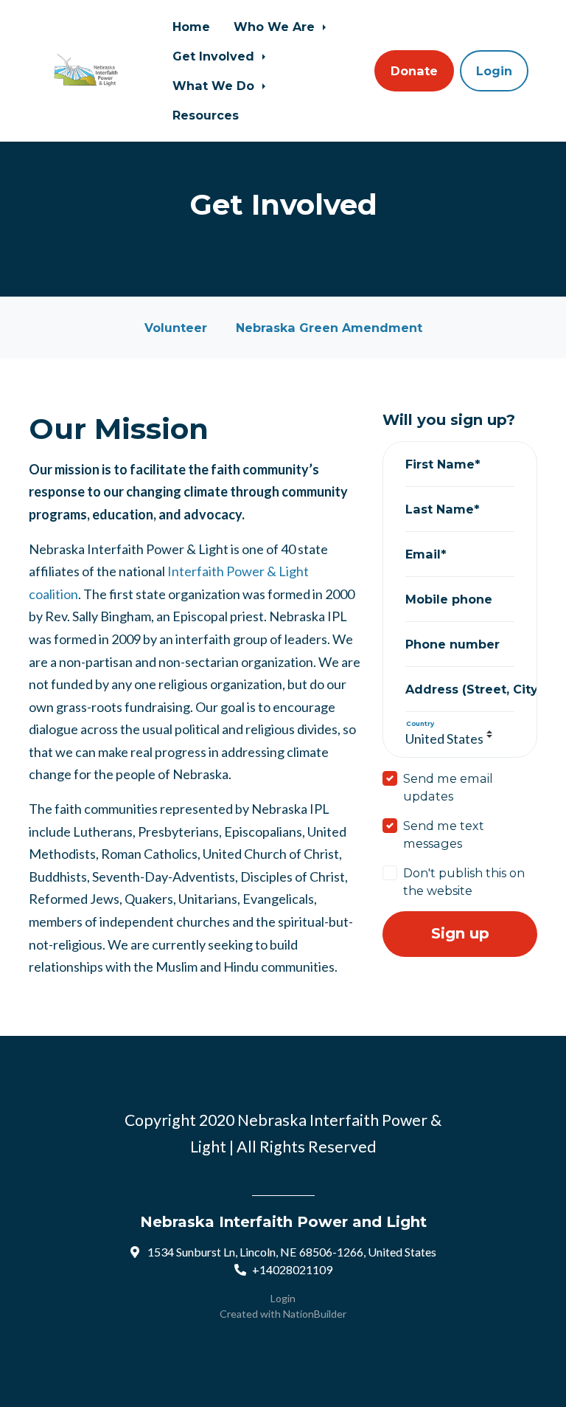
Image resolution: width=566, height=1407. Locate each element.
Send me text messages (443, 834)
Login (494, 70)
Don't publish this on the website (464, 881)
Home (191, 26)
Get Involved (215, 56)
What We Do (215, 85)
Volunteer (175, 327)
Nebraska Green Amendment (329, 327)
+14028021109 (292, 1269)
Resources (205, 115)
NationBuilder (314, 1313)
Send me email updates (448, 787)
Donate (414, 70)
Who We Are (276, 26)
